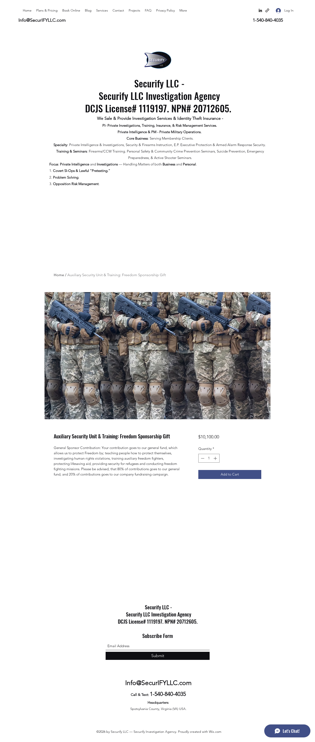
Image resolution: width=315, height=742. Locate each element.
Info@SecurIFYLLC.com (42, 20)
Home (59, 275)
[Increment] (216, 458)
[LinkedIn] (260, 10)
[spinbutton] (209, 458)
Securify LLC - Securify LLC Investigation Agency (159, 89)
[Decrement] (202, 458)
